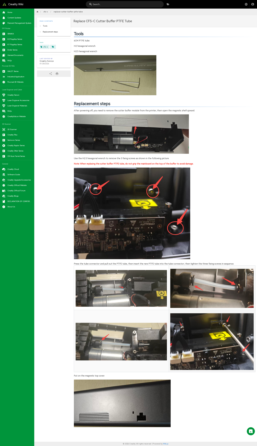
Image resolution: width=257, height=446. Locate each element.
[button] (246, 4)
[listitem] (54, 26)
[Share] (50, 73)
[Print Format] (57, 73)
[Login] (253, 4)
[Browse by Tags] (168, 4)
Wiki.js (165, 444)
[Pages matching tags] (53, 47)
